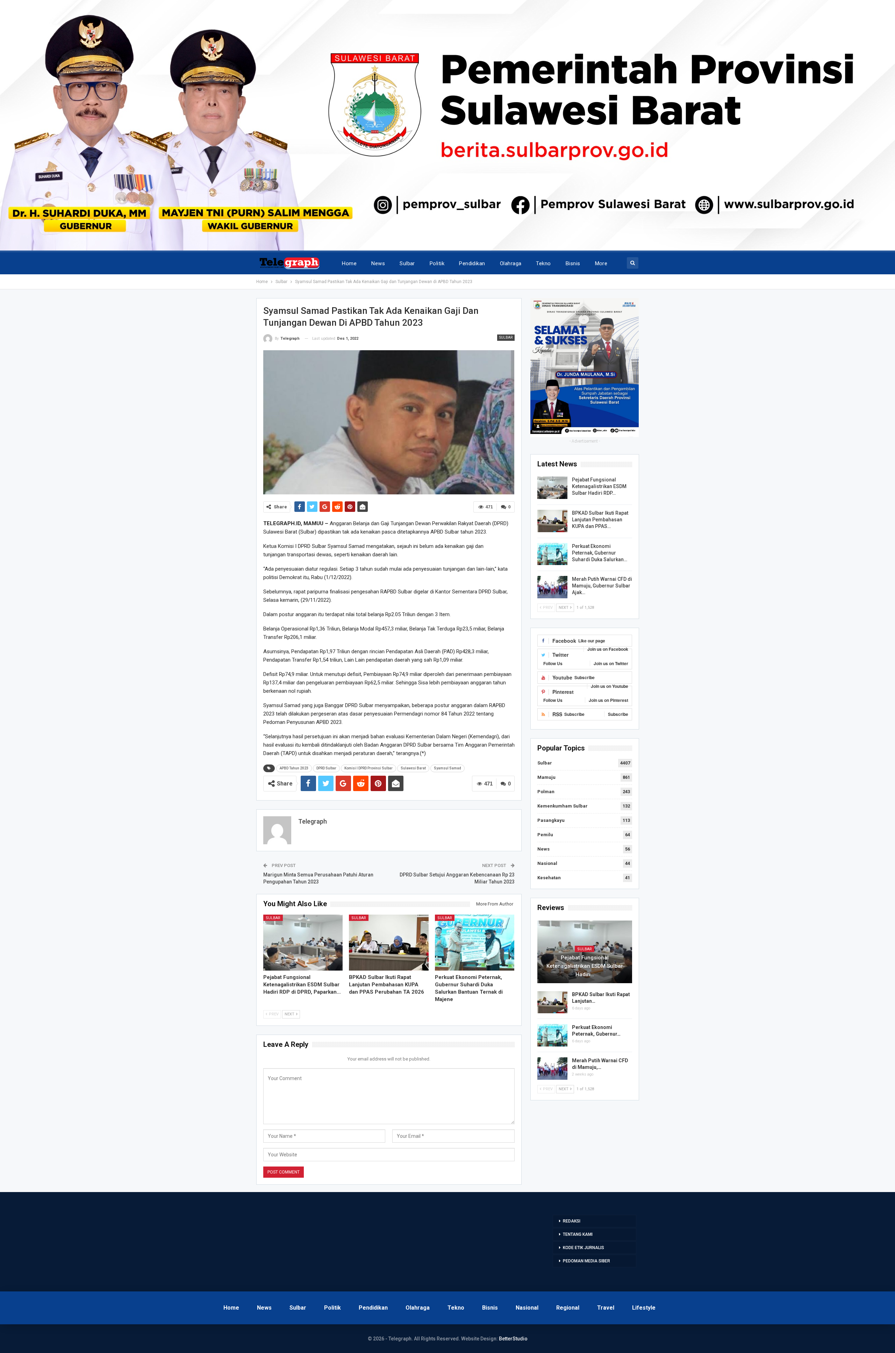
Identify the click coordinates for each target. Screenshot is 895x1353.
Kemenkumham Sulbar (562, 806)
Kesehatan (549, 877)
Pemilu (545, 834)
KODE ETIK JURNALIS (583, 1247)
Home (349, 263)
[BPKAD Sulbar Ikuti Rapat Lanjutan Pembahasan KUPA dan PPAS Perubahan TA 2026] (389, 942)
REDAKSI (571, 1221)
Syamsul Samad (447, 768)
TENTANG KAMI (578, 1234)
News (378, 263)
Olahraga (511, 263)
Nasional (547, 863)
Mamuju (546, 777)
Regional (567, 1307)
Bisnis (573, 263)
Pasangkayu (551, 820)
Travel (605, 1307)
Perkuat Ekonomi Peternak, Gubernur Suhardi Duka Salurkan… (599, 552)
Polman (545, 791)
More (601, 263)
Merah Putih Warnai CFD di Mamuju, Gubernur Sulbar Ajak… (602, 585)
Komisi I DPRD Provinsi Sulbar (368, 768)
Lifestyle (644, 1307)
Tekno (543, 263)
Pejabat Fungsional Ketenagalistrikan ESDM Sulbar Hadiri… (584, 966)
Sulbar (407, 263)
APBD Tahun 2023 (294, 768)
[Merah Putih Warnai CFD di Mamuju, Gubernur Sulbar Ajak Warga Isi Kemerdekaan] (552, 587)
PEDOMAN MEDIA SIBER (586, 1261)
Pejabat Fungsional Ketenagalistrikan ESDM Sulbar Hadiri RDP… (599, 486)
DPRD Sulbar (326, 768)
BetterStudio (513, 1338)
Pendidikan (472, 263)
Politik (437, 263)
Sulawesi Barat (413, 768)
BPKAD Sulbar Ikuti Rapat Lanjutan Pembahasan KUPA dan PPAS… (600, 519)
